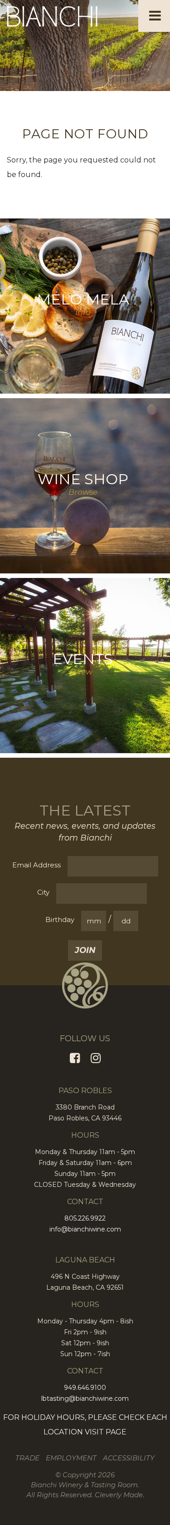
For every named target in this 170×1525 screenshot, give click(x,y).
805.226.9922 (85, 1218)
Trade (27, 1458)
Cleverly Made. (119, 1494)
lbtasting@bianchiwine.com (85, 1398)
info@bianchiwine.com (85, 1229)
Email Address (36, 865)
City (43, 892)
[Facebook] (75, 1058)
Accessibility (129, 1458)
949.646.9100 (85, 1387)
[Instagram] (96, 1058)
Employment (71, 1458)
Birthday (59, 919)
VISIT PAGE (105, 1432)
